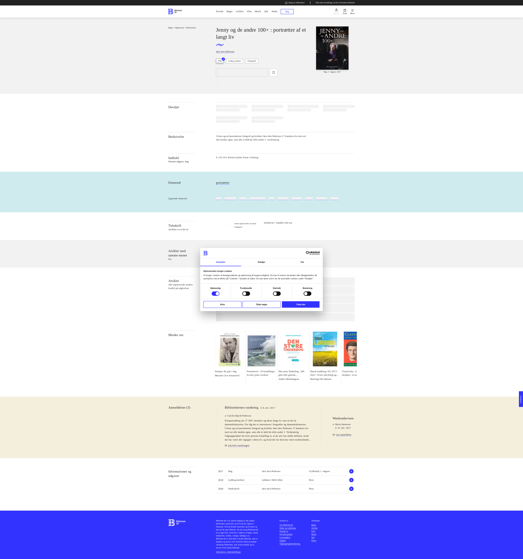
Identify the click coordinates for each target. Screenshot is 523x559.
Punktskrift (252, 61)
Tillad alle (300, 304)
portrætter (222, 182)
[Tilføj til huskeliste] (273, 72)
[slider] (332, 50)
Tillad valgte (261, 304)
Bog (219, 61)
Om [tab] (302, 262)
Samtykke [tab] (220, 262)
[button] (285, 471)
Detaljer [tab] (261, 262)
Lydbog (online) (234, 61)
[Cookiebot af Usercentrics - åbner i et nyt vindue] (308, 253)
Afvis (222, 304)
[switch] (246, 293)
